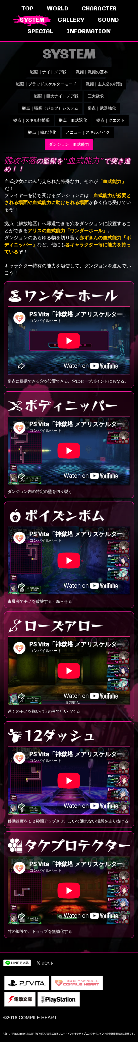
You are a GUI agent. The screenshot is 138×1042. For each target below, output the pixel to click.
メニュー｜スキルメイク (88, 132)
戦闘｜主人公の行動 (104, 84)
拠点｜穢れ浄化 (42, 132)
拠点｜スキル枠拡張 (31, 120)
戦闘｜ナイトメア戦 (48, 72)
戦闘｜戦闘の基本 (92, 72)
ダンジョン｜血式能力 (69, 144)
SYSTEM (32, 20)
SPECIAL (40, 32)
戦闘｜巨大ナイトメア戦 (56, 96)
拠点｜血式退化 (73, 120)
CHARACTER (99, 9)
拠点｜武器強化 (102, 108)
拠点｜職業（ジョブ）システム (50, 108)
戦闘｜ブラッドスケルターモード (46, 84)
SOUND (108, 20)
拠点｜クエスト (110, 120)
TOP (27, 9)
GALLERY (71, 20)
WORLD (57, 9)
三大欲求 (96, 96)
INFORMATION (89, 32)
